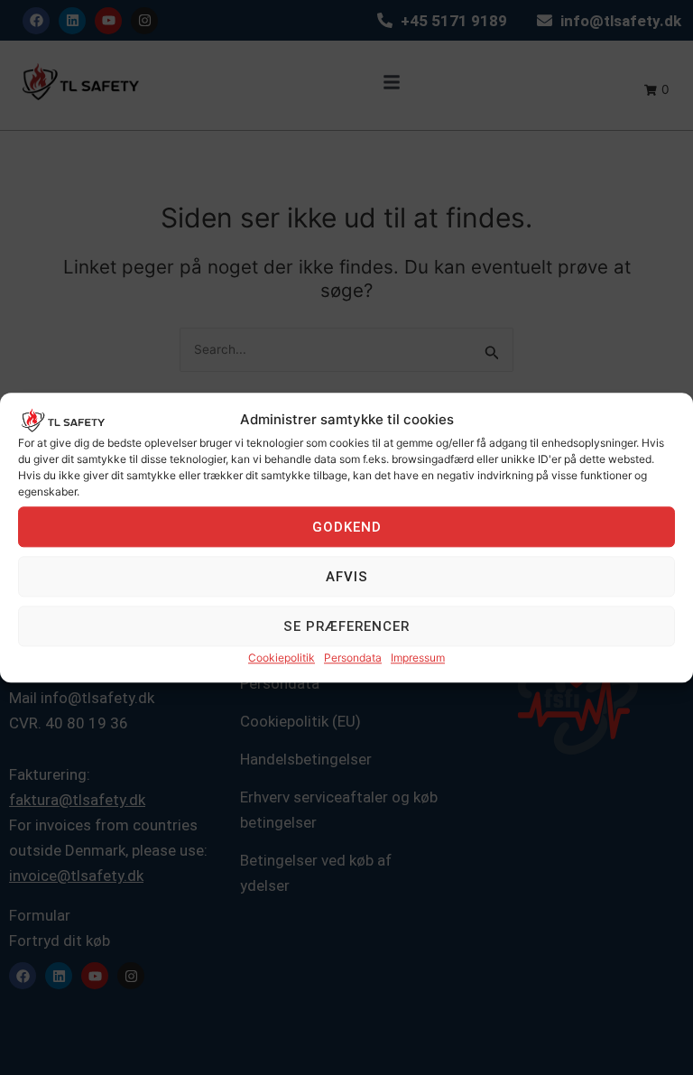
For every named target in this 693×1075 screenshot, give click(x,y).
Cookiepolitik (281, 658)
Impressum (418, 658)
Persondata (353, 658)
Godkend (347, 527)
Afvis (347, 577)
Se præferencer (346, 626)
